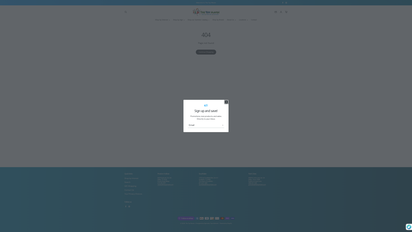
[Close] (226, 102)
